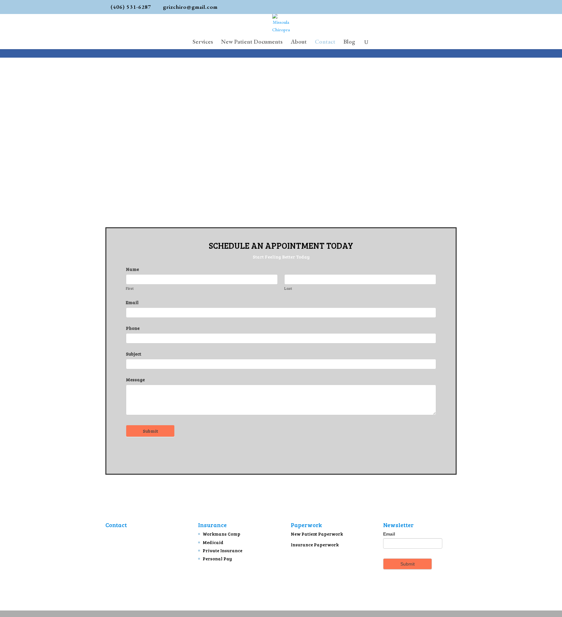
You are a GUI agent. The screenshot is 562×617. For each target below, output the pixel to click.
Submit (150, 431)
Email (132, 302)
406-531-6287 (126, 574)
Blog (349, 42)
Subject (133, 354)
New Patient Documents (252, 42)
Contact (325, 42)
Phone (133, 328)
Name (132, 269)
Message (135, 379)
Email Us (119, 584)
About (299, 42)
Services (203, 42)
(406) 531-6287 (131, 6)
